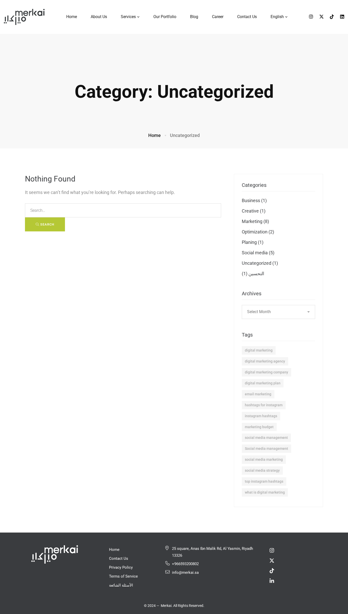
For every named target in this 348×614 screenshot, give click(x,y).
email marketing (258, 394)
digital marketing (259, 350)
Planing (252, 242)
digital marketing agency (265, 361)
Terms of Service (123, 576)
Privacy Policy (121, 567)
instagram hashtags (261, 416)
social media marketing (264, 459)
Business (254, 200)
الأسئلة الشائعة (121, 585)
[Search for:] (123, 210)
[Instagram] (311, 17)
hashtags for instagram (264, 405)
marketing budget (259, 427)
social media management (266, 438)
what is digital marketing (265, 492)
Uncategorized (260, 263)
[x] (321, 17)
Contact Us (118, 558)
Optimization (258, 231)
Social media (258, 252)
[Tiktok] (332, 17)
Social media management (266, 448)
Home (154, 135)
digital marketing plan (262, 383)
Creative (253, 211)
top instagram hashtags (264, 481)
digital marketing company (266, 372)
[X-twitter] (272, 560)
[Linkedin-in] (272, 581)
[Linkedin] (342, 17)
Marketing (255, 221)
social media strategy (262, 470)
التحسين (253, 273)
